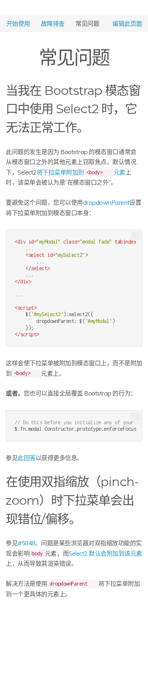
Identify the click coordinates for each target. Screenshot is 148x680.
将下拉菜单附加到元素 (81, 172)
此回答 (27, 458)
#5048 (26, 543)
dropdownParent (106, 202)
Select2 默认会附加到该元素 (105, 553)
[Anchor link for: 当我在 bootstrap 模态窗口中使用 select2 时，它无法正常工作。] (95, 126)
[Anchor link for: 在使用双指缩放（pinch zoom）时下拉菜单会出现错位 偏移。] (87, 518)
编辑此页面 (127, 23)
